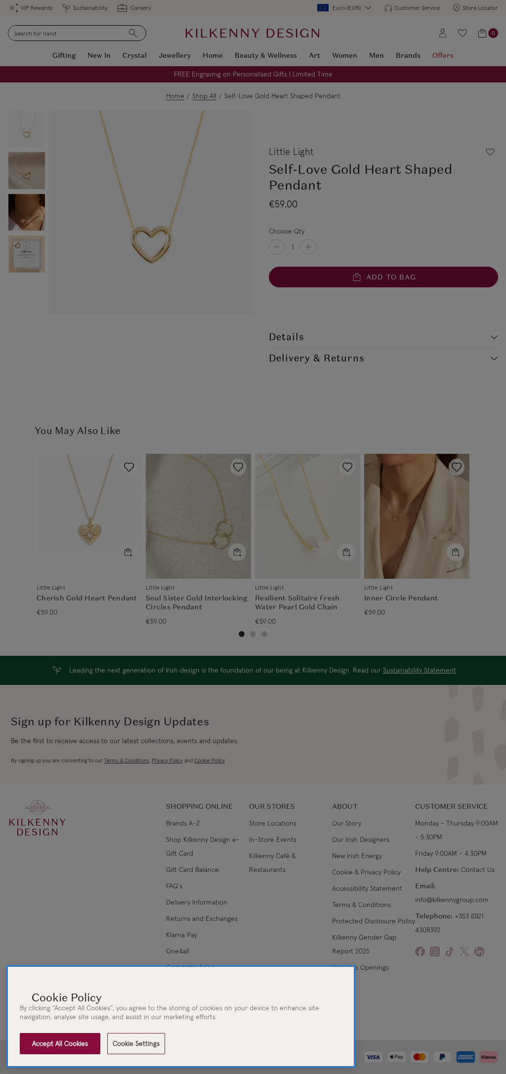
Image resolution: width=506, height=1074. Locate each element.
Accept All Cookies (60, 1043)
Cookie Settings (136, 1043)
